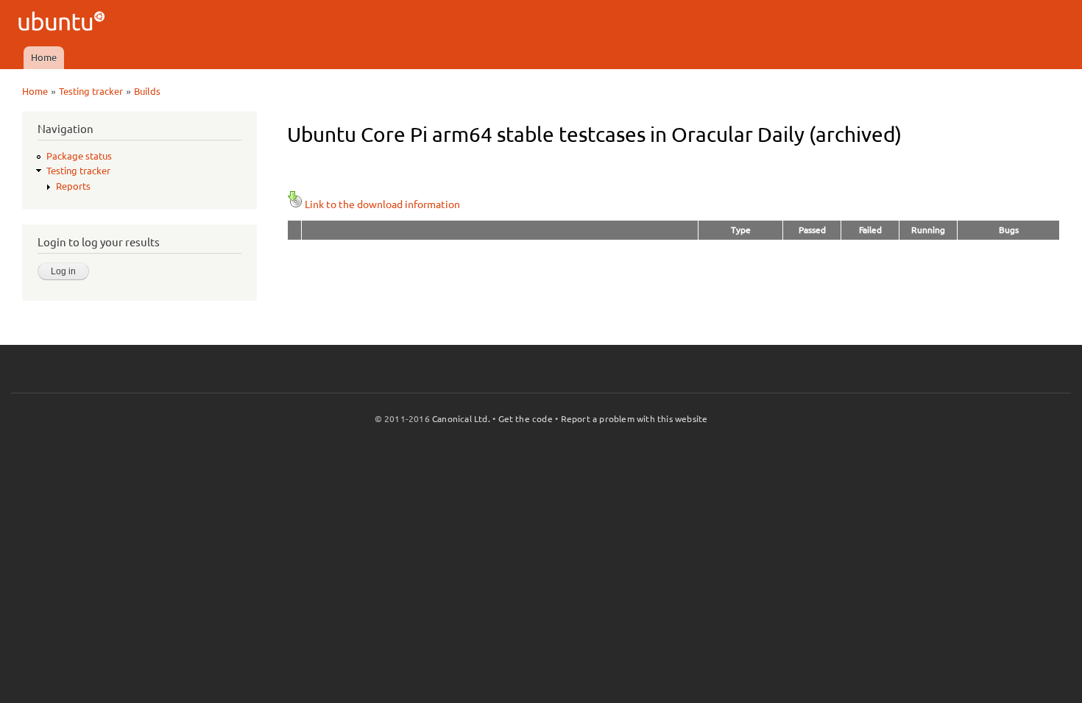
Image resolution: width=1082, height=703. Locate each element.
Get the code (525, 419)
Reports (73, 186)
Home (44, 57)
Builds (147, 91)
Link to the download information (382, 204)
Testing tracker (91, 91)
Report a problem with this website (634, 419)
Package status (79, 156)
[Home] (63, 23)
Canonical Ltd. (461, 419)
